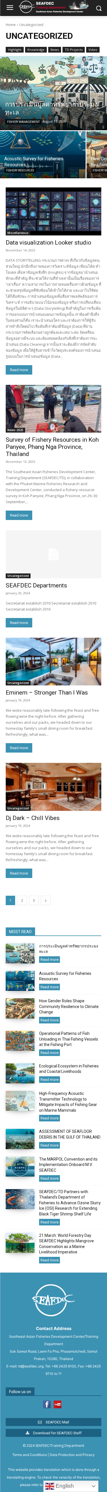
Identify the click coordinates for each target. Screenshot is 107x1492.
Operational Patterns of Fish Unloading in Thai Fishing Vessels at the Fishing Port (68, 1039)
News (55, 49)
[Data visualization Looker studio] (53, 211)
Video (92, 49)
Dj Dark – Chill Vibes (33, 818)
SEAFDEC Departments (36, 585)
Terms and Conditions (29, 1455)
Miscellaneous (18, 233)
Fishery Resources (20, 170)
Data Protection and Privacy (72, 1455)
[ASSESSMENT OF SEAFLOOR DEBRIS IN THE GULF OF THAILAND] (20, 1139)
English (64, 1486)
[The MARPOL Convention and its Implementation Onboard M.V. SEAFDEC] (20, 1167)
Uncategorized (18, 576)
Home (11, 24)
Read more (19, 370)
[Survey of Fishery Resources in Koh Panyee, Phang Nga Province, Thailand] (53, 409)
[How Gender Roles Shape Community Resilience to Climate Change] (20, 1008)
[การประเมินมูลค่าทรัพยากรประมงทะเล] (53, 93)
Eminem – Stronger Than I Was (47, 692)
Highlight (14, 49)
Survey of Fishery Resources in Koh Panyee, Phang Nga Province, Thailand (52, 446)
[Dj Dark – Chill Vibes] (53, 787)
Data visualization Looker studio (48, 242)
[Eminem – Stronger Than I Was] (53, 662)
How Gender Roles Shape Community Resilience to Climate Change (69, 1006)
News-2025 (15, 430)
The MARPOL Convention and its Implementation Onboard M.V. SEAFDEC (68, 1165)
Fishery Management (23, 121)
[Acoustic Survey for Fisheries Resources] (43, 154)
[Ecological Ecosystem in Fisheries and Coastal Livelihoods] (20, 1073)
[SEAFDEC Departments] (53, 554)
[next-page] (46, 900)
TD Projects (73, 49)
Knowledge (36, 49)
